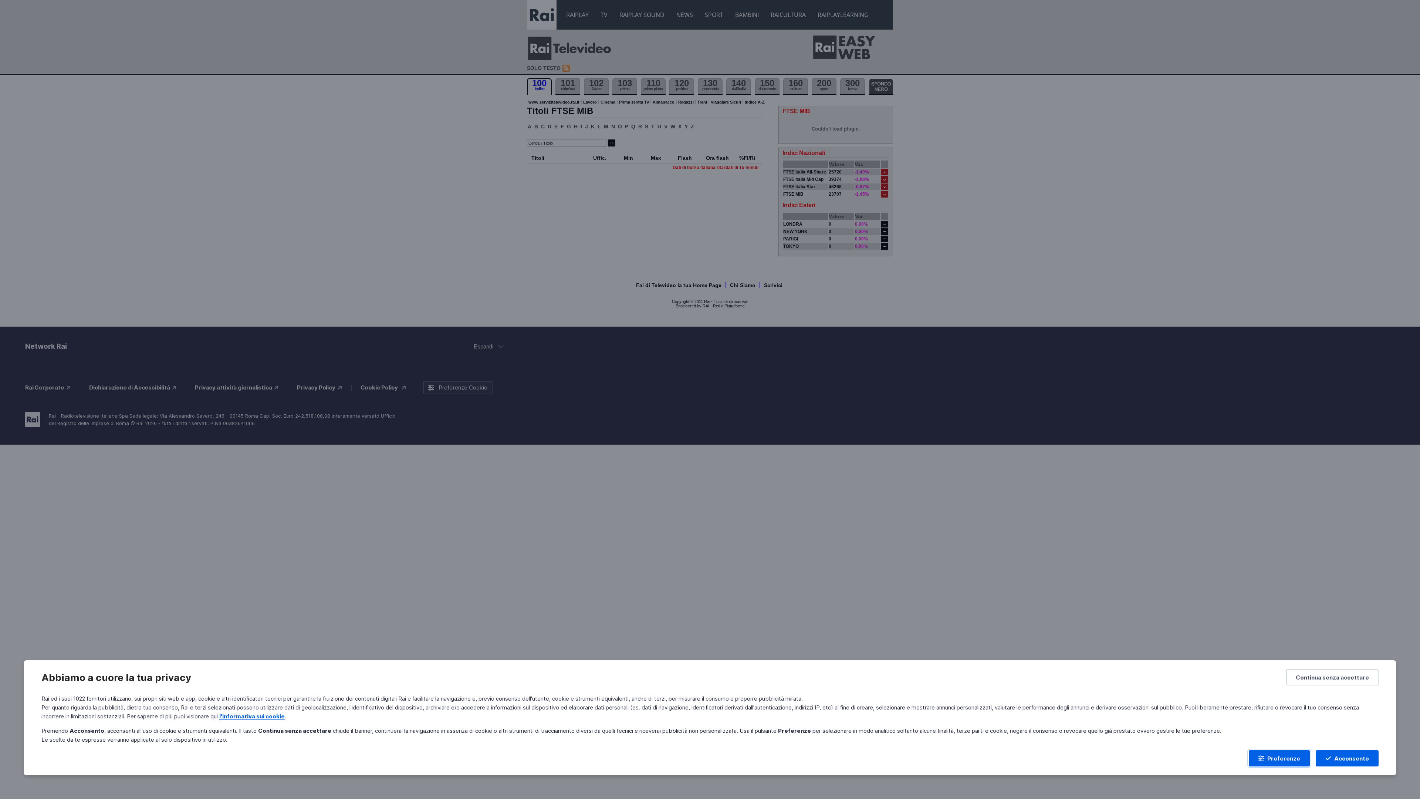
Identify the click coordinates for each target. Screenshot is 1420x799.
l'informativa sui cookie (252, 716)
